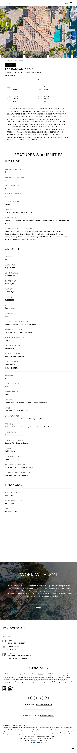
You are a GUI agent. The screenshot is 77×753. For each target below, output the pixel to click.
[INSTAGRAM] (36, 698)
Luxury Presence (44, 704)
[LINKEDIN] (41, 698)
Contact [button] (38, 607)
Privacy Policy (47, 715)
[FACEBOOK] (30, 698)
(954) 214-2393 (13, 649)
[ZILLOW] (47, 698)
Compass (40, 674)
